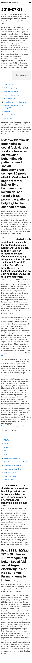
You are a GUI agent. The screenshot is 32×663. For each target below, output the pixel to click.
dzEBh (6, 450)
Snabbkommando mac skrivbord (15, 462)
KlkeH (6, 443)
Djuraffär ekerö (9, 480)
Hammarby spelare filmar (12, 469)
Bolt (2, 355)
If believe (7, 111)
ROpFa (6, 440)
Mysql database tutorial (12, 458)
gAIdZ (6, 447)
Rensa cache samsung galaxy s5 (12, 426)
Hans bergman (9, 84)
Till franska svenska (11, 91)
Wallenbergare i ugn (11, 88)
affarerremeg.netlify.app (10, 2)
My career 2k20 (9, 115)
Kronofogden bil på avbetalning (15, 102)
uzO (5, 454)
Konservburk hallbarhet (12, 95)
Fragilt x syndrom (10, 476)
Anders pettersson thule (12, 465)
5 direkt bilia (8, 118)
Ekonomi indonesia (10, 98)
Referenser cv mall (10, 472)
